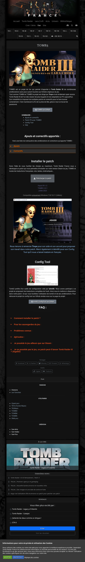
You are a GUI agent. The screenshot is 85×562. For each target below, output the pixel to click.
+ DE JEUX (58, 36)
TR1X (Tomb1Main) (19, 406)
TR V (40, 31)
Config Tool (29, 123)
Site (44, 25)
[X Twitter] (72, 25)
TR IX (21, 36)
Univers (55, 21)
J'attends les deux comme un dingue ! (26, 518)
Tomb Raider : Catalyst (21, 513)
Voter (42, 528)
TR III (24, 31)
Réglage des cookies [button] (31, 557)
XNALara (15, 418)
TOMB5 (14, 416)
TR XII (45, 36)
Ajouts (17, 146)
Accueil (16, 21)
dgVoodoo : (19, 337)
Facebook (20, 363)
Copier (37, 371)
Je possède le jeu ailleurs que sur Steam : (33, 343)
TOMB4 (14, 413)
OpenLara (15, 403)
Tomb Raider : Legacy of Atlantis (24, 509)
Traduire (48, 371)
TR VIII (73, 31)
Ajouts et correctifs (32, 118)
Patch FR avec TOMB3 (33, 120)
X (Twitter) (32, 363)
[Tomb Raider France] (42, 9)
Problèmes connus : (23, 330)
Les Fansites (16, 392)
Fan (39, 25)
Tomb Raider (27, 21)
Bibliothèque (66, 21)
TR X (29, 36)
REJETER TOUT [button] (18, 557)
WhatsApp (65, 363)
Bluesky (44, 363)
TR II (16, 31)
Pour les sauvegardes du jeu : (27, 324)
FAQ (26, 125)
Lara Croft (39, 21)
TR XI (36, 36)
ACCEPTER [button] (7, 557)
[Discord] (67, 25)
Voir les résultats (42, 533)
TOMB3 (14, 411)
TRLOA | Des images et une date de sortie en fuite (28, 490)
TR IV (32, 31)
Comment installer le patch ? (27, 318)
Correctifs (18, 151)
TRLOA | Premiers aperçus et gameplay (24, 482)
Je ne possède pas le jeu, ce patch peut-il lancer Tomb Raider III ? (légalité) (42, 350)
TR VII (56, 31)
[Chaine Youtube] (76, 25)
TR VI (48, 31)
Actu (48, 21)
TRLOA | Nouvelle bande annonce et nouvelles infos (29, 486)
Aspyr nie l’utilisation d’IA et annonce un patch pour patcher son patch (35, 494)
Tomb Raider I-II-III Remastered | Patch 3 (25, 478)
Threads (54, 363)
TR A (65, 31)
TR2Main (15, 408)
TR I (9, 31)
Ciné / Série (31, 25)
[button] (77, 36)
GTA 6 (14, 522)
